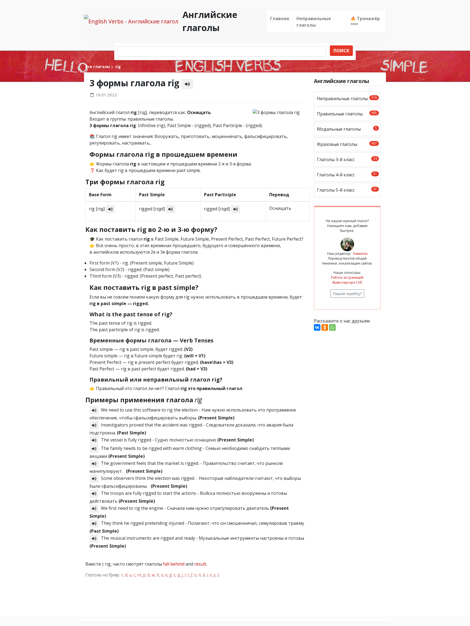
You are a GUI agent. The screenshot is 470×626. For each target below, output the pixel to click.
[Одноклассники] (324, 327)
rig (117, 66)
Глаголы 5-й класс (347, 190)
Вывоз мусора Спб (347, 282)
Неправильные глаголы (313, 22)
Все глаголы (97, 66)
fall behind (173, 564)
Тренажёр (365, 21)
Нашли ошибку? (347, 293)
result (200, 564)
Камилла (360, 253)
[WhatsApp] (332, 327)
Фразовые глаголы (347, 144)
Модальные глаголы (347, 129)
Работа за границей (347, 277)
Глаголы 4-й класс (347, 174)
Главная (279, 19)
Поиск (341, 51)
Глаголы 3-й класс (347, 159)
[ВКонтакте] (317, 327)
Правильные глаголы (347, 114)
